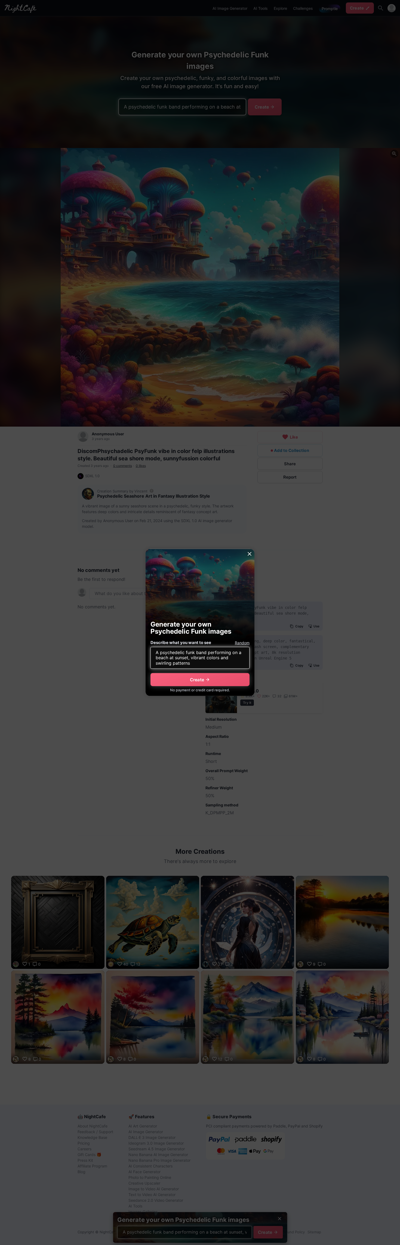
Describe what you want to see (180, 642)
